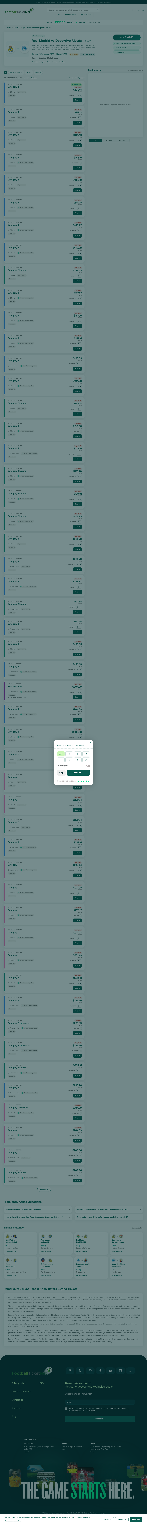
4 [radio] (60, 760)
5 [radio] (69, 760)
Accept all (136, 1519)
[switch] (88, 766)
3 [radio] (86, 754)
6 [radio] (77, 760)
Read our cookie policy (13, 1521)
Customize (122, 1519)
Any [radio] (60, 754)
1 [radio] (69, 754)
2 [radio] (77, 754)
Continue (77, 773)
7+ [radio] (86, 760)
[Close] (90, 742)
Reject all (107, 1519)
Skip (61, 773)
